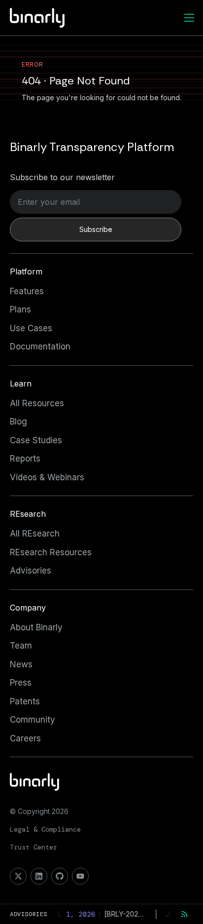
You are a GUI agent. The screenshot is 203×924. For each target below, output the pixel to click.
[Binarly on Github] (59, 876)
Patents (25, 701)
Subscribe (95, 229)
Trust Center (33, 847)
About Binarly (36, 627)
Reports (25, 458)
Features (27, 291)
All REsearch (35, 534)
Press (21, 683)
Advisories (30, 571)
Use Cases (31, 328)
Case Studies (36, 440)
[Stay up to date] (184, 914)
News (21, 664)
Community (32, 720)
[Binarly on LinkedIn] (39, 876)
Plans (20, 309)
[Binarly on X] (18, 876)
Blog (18, 421)
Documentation (40, 346)
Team (21, 646)
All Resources (37, 403)
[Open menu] (189, 18)
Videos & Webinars (47, 477)
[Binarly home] (37, 18)
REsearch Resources (51, 552)
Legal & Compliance (45, 829)
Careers (25, 738)
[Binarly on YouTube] (80, 876)
